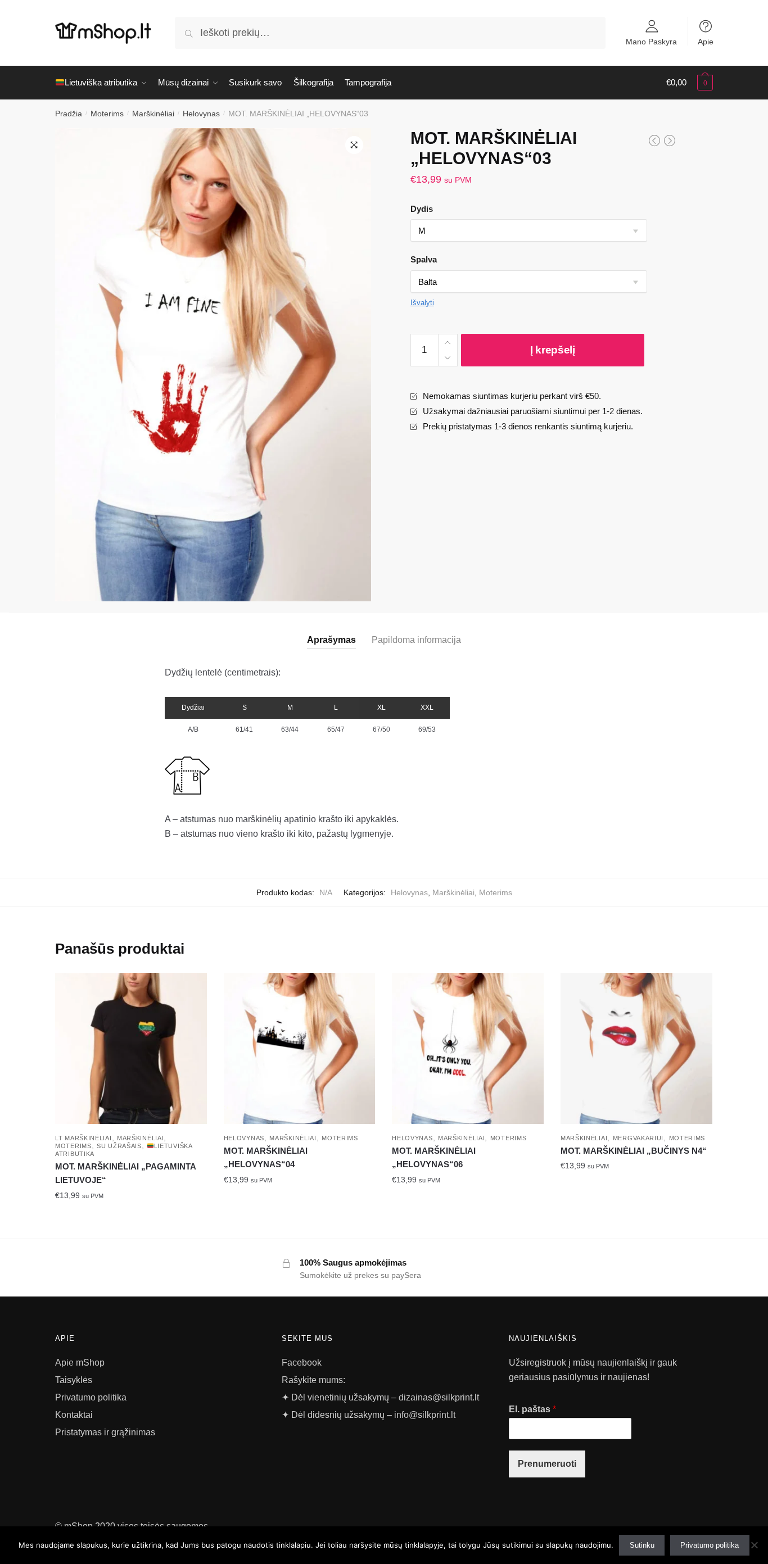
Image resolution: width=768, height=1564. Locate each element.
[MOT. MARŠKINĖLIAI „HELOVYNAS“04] (300, 1049)
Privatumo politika (91, 1397)
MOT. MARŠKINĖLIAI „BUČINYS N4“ (634, 1150)
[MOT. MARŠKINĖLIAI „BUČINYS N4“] (636, 1049)
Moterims (107, 113)
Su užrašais (119, 1146)
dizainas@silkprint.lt (437, 1397)
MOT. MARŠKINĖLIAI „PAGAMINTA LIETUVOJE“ (125, 1173)
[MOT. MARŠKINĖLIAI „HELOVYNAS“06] (468, 1049)
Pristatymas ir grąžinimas (105, 1432)
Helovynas (201, 113)
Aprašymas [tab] (331, 640)
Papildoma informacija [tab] (416, 640)
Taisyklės (73, 1380)
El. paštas (532, 1409)
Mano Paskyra (651, 41)
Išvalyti (422, 302)
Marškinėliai (153, 113)
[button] (354, 145)
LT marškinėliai (83, 1138)
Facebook (302, 1362)
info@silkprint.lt (424, 1415)
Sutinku (642, 1545)
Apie (705, 41)
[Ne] (754, 1545)
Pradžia (68, 113)
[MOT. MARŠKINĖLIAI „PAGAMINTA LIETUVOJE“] (131, 1049)
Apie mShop (80, 1362)
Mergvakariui (638, 1138)
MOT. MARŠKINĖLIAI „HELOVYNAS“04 (266, 1157)
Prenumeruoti (547, 1463)
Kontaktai (74, 1415)
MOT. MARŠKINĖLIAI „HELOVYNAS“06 (434, 1157)
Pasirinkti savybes (131, 1220)
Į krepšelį (552, 350)
